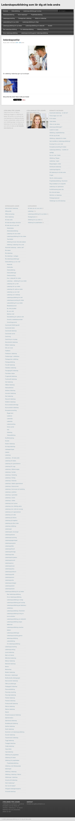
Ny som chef (10, 311)
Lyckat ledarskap (9, 652)
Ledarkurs (9, 416)
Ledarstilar (9, 421)
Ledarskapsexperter (10, 543)
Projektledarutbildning (36, 15)
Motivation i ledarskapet (11, 675)
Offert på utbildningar (10, 683)
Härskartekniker (9, 387)
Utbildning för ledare (10, 757)
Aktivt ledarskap (9, 217)
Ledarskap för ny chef (12, 284)
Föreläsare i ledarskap (11, 353)
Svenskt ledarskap (10, 735)
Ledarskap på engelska (11, 520)
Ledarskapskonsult (10, 560)
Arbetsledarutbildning (8, 15)
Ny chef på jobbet (11, 308)
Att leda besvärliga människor (13, 222)
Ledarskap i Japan (54, 161)
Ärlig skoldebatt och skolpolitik (57, 184)
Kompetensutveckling (11, 410)
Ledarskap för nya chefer (13, 286)
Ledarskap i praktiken (10, 492)
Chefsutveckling (11, 275)
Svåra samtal (10, 427)
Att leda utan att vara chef (12, 225)
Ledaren (7, 452)
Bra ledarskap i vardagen (11, 256)
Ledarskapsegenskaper (11, 540)
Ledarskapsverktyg (10, 649)
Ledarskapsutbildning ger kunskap (32, 11)
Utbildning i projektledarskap (56, 132)
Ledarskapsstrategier (10, 583)
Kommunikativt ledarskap (12, 407)
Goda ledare (52, 121)
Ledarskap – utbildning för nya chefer (17, 281)
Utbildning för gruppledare (12, 755)
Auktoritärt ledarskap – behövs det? (14, 247)
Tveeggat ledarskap (10, 743)
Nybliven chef (10, 314)
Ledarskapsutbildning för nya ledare (12, 26)
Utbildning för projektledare (12, 760)
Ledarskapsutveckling (9, 18)
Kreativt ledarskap (10, 443)
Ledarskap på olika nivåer (12, 523)
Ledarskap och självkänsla (56, 186)
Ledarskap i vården (10, 500)
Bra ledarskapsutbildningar (12, 259)
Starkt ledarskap (9, 729)
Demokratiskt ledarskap (11, 342)
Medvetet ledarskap (10, 664)
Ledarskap (8, 455)
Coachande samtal (10, 333)
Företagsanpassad (54, 198)
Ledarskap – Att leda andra (12, 458)
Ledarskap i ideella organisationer (14, 483)
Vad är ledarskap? (22, 15)
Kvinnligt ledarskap (10, 446)
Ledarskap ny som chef (13, 292)
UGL (8, 429)
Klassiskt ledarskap (10, 399)
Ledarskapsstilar (9, 580)
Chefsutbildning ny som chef (12, 262)
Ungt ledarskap (9, 752)
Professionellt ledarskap (11, 703)
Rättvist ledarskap (10, 706)
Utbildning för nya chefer (34, 219)
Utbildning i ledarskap (42, 29)
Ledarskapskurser (10, 566)
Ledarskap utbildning (10, 526)
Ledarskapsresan (9, 577)
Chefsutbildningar (11, 273)
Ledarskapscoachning (11, 537)
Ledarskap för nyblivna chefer (15, 289)
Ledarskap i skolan (10, 498)
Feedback (7, 350)
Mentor (7, 666)
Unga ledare (8, 749)
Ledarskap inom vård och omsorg (14, 509)
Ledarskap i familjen (10, 472)
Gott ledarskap (9, 382)
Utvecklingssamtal (12, 322)
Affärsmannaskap (9, 214)
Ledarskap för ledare (10, 461)
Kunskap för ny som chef (56, 144)
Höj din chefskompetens (55, 178)
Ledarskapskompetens (11, 557)
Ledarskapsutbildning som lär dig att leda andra (30, 4)
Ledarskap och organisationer (13, 512)
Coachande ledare (10, 328)
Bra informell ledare (54, 192)
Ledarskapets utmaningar (11, 532)
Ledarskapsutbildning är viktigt (30, 22)
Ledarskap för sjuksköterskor (12, 463)
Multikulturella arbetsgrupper (12, 678)
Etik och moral (9, 348)
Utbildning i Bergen (54, 158)
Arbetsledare (10, 228)
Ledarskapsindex (9, 554)
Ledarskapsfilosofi (10, 549)
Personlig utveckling (10, 692)
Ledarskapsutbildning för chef (14, 297)
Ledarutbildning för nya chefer (11, 22)
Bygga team (10, 413)
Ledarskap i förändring (11, 475)
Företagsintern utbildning (24, 18)
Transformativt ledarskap (11, 737)
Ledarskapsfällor (9, 546)
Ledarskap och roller (10, 515)
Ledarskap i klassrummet (11, 486)
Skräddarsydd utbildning (11, 723)
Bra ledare (8, 250)
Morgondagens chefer (55, 164)
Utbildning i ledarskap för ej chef (15, 244)
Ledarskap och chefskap (13, 295)
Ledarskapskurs (9, 563)
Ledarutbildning (11, 641)
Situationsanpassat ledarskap (13, 715)
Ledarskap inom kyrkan (11, 503)
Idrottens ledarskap (10, 390)
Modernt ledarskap (10, 672)
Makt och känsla (9, 655)
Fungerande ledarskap (11, 376)
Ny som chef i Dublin (55, 155)
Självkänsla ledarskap (11, 720)
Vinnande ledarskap (10, 791)
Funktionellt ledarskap (11, 379)
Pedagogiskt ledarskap (11, 686)
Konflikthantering (9, 438)
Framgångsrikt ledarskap (11, 370)
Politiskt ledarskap (10, 698)
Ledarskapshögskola (54, 169)
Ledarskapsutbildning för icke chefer (16, 236)
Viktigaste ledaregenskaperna (13, 788)
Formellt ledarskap (10, 365)
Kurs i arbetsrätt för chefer (14, 278)
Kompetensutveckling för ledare (57, 147)
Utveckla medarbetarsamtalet (14, 319)
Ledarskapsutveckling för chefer (15, 300)
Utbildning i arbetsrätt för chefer (57, 138)
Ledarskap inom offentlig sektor (13, 506)
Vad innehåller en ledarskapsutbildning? (59, 141)
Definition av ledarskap (55, 195)
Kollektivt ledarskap (10, 402)
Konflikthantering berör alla (56, 189)
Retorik (7, 712)
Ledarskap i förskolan (10, 480)
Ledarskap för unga (10, 466)
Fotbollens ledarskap (10, 368)
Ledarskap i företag (10, 478)
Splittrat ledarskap (10, 726)
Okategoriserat (32, 217)
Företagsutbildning (10, 362)
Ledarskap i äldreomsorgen (12, 469)
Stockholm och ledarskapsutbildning (14, 732)
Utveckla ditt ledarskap (11, 780)
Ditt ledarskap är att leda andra (57, 172)
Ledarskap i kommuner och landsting (15, 489)
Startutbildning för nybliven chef (15, 317)
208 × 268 (18, 42)
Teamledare (10, 239)
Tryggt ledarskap (9, 740)
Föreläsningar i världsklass (12, 356)
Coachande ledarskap (11, 331)
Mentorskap (8, 669)
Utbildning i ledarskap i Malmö (13, 774)
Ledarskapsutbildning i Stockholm (16, 611)
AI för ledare (52, 118)
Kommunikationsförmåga (11, 405)
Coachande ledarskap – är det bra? (58, 113)
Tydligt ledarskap (9, 746)
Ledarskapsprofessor (10, 571)
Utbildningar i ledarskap (11, 777)
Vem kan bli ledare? (10, 786)
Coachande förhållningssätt (12, 325)
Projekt (51, 175)
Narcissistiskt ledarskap (11, 681)
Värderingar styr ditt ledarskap (57, 201)
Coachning (8, 336)
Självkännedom (9, 718)
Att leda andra (9, 219)
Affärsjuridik (8, 211)
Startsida (5, 11)
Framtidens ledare (10, 373)
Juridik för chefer (53, 130)
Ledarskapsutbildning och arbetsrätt (35, 26)
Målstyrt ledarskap (10, 661)
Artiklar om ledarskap (40, 18)
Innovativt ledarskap (10, 393)
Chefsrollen (10, 267)
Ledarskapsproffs (9, 574)
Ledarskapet (8, 529)
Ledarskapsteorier (10, 588)
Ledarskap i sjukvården (11, 495)
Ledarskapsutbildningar (13, 633)
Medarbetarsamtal (11, 306)
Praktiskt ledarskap (10, 700)
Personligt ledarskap (10, 695)
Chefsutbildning (16, 11)
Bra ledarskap (8, 253)
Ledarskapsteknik (9, 586)
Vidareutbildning (11, 435)
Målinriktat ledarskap (10, 658)
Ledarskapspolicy (9, 569)
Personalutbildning (10, 689)
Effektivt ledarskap (10, 345)
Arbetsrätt (9, 264)
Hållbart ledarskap (10, 385)
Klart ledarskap (9, 396)
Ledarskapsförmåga (10, 552)
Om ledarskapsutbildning (26, 29)
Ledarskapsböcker (10, 534)
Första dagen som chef (55, 115)
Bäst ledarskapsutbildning (10, 29)
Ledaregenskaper (9, 449)
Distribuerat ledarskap (55, 166)
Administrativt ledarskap (11, 208)
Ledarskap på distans (10, 517)
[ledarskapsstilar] (37, 58)
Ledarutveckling (11, 424)
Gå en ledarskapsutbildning (10, 33)
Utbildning (9, 432)
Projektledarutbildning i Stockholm (58, 181)
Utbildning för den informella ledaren (16, 242)
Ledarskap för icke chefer (13, 233)
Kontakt (50, 26)
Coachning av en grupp (11, 339)
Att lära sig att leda (54, 135)
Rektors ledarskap (10, 709)
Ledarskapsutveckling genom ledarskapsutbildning (34, 33)
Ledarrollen (10, 418)
